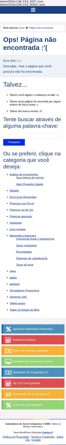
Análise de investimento (24, 174)
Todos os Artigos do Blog (24, 309)
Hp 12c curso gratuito (26, 383)
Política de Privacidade (16, 437)
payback (15, 284)
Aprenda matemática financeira (32, 329)
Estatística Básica (24, 339)
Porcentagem (24, 251)
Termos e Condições (42, 437)
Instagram (16, 222)
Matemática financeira (23, 235)
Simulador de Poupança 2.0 (30, 372)
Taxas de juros (24, 264)
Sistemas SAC (18, 296)
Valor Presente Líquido (29, 184)
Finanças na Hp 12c (21, 209)
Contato (36, 440)
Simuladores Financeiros (24, 290)
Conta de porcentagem (27, 404)
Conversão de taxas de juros (31, 394)
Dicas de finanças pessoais (30, 350)
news (13, 271)
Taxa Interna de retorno (30, 177)
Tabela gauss (17, 303)
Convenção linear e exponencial (35, 238)
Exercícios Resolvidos (23, 197)
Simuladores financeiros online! (32, 361)
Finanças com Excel (22, 203)
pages (13, 277)
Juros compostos (26, 245)
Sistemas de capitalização (31, 258)
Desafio (14, 190)
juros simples (18, 229)
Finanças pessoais (21, 216)
